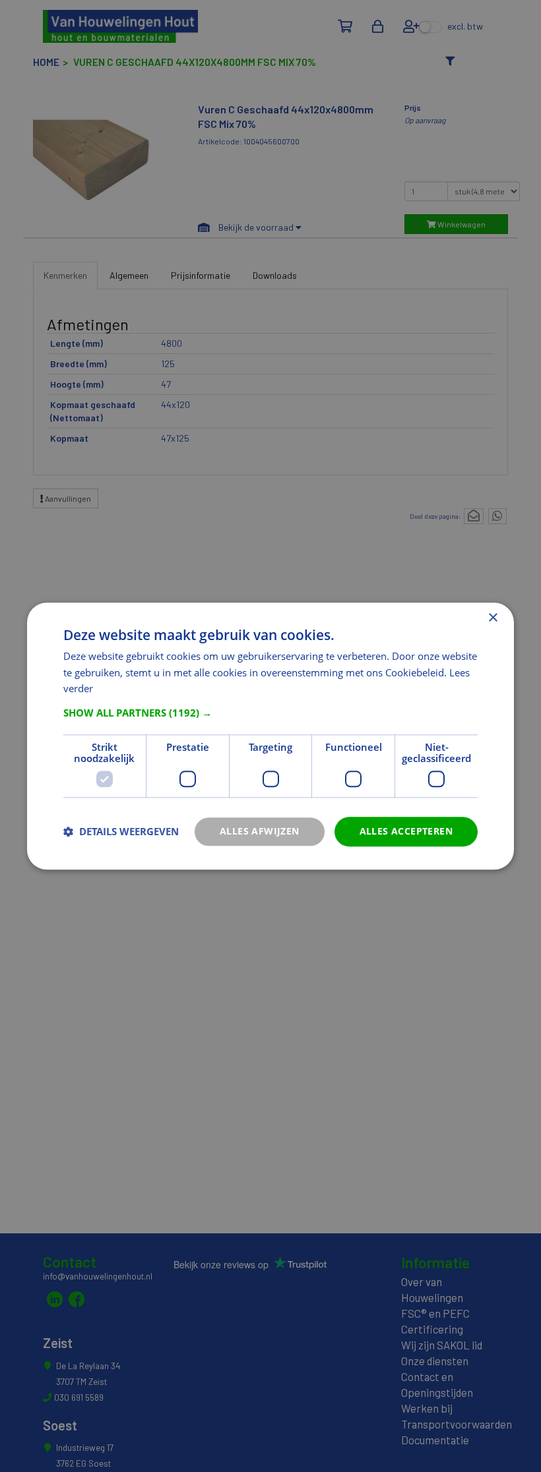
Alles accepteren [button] (406, 831)
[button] (270, 713)
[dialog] (270, 736)
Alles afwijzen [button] (260, 831)
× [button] (492, 618)
